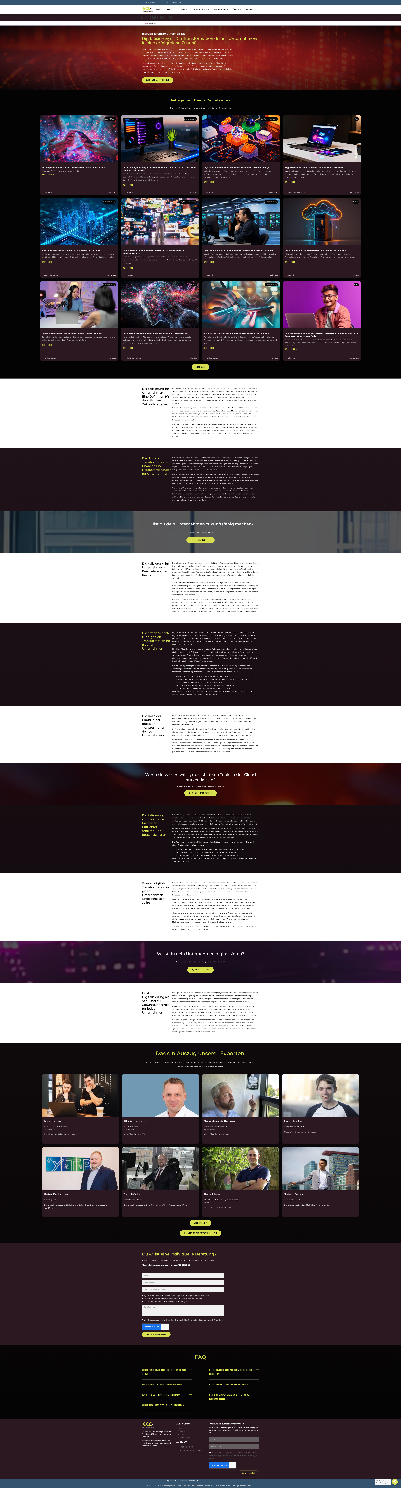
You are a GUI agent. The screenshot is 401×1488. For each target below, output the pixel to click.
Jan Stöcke (132, 1194)
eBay (299, 1205)
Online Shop (84, 1205)
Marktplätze (325, 1205)
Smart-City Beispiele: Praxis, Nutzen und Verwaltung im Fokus (72, 250)
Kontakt (249, 9)
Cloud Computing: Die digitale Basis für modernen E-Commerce (315, 250)
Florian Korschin (136, 1121)
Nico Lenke (52, 1121)
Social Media (72, 1134)
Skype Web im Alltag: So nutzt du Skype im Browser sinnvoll (314, 167)
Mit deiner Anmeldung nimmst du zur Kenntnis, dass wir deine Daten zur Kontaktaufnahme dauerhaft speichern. (183, 1320)
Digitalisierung (50, 1134)
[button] (200, 367)
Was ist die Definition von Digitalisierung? (161, 1395)
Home (159, 9)
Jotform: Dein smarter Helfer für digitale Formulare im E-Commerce (236, 333)
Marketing (61, 1134)
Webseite (227, 1134)
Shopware (94, 1205)
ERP (143, 1134)
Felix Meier (212, 1194)
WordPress (48, 1208)
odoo (314, 1132)
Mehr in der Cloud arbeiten (153, 1301)
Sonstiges (183, 1301)
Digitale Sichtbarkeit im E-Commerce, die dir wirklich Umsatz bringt (236, 167)
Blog (148, 1205)
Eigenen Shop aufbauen (152, 1296)
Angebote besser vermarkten (198, 1296)
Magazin (170, 9)
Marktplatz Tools (313, 1205)
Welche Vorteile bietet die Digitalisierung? (228, 1384)
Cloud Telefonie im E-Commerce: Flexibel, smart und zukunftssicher (155, 333)
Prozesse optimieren (170, 1298)
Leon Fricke (293, 1121)
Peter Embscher (56, 1194)
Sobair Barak (293, 1194)
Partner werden (221, 9)
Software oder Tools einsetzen (191, 1298)
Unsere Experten (201, 9)
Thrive (166, 1205)
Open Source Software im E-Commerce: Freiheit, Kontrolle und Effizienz (238, 250)
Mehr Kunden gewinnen (152, 1298)
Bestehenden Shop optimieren (174, 1296)
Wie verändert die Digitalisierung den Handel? (163, 1384)
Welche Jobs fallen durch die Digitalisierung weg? (165, 1405)
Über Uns (237, 9)
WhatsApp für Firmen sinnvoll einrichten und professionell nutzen (73, 167)
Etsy (303, 1205)
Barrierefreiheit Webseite (54, 1205)
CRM (126, 1134)
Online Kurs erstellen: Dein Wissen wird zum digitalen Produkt (72, 333)
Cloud (206, 1134)
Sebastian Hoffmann (219, 1121)
